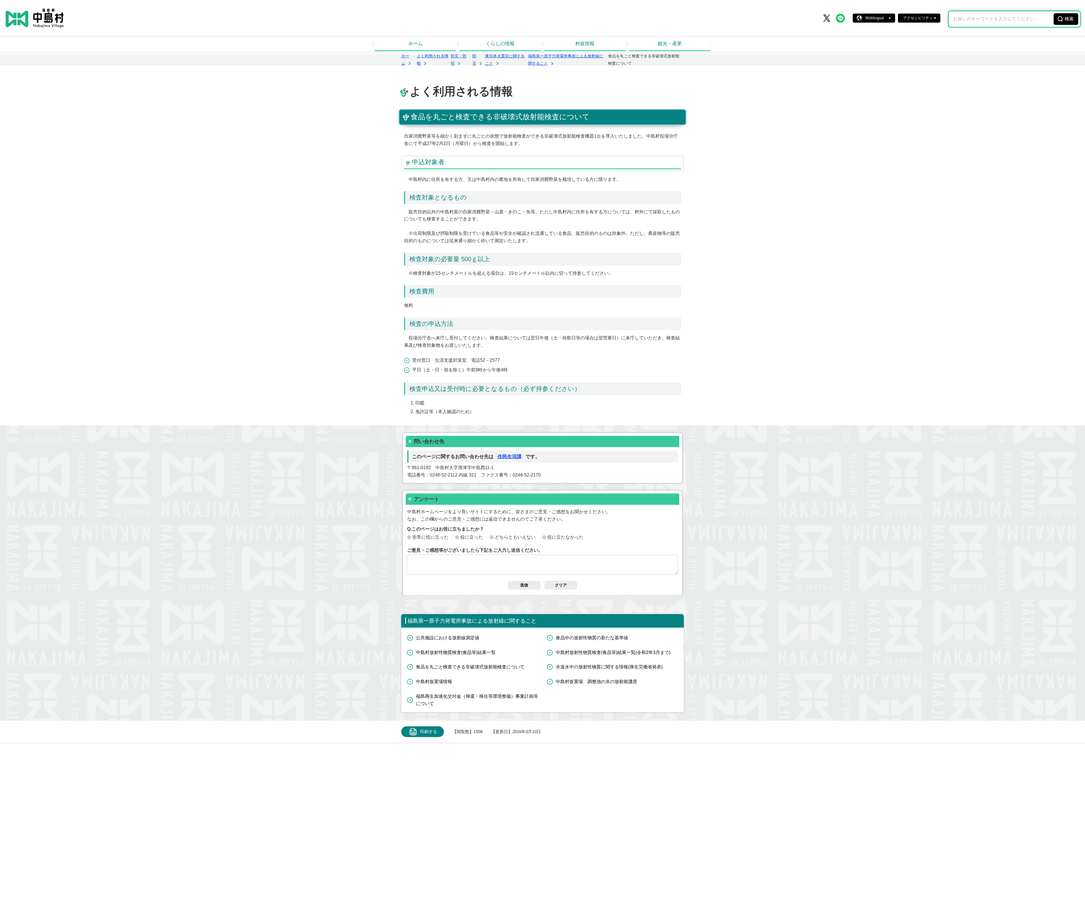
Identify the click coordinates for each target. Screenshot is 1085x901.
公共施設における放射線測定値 (447, 637)
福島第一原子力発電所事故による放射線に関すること (471, 621)
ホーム (415, 43)
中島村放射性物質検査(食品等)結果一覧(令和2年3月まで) (613, 652)
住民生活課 (510, 456)
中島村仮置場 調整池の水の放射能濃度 (596, 681)
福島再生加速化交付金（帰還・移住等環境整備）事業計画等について (477, 700)
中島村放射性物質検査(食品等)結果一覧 (456, 652)
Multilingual (874, 18)
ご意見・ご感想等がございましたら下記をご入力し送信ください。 (475, 550)
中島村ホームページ (35, 18)
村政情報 (584, 43)
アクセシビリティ (918, 18)
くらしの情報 (500, 43)
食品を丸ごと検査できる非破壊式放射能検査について (470, 666)
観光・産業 (670, 43)
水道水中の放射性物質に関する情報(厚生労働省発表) (609, 666)
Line (840, 18)
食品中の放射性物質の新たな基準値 (592, 637)
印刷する (428, 731)
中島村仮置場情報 (434, 681)
